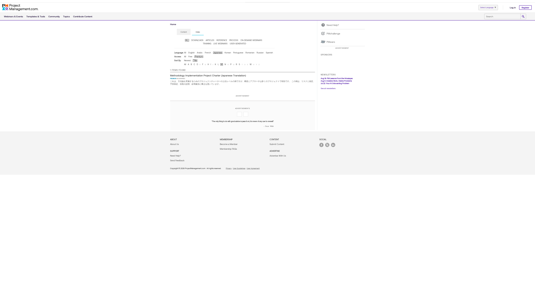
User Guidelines (239, 168)
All (185, 52)
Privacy (229, 168)
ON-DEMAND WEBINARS (251, 40)
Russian (260, 52)
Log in (513, 7)
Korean (228, 52)
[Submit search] (523, 16)
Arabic (200, 52)
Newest (187, 60)
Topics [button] (66, 16)
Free (190, 56)
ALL (187, 40)
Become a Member (229, 144)
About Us (174, 144)
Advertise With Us (278, 155)
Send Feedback (177, 160)
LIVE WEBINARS (220, 43)
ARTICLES (210, 40)
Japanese (218, 52)
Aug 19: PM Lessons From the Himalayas (337, 78)
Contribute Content (82, 16)
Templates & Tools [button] (35, 16)
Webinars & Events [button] (13, 16)
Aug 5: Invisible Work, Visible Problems (336, 81)
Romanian (249, 52)
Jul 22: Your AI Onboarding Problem (335, 83)
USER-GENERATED (238, 43)
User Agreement (253, 168)
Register (525, 7)
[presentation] (184, 32)
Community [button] (54, 16)
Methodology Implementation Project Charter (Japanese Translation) (208, 75)
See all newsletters (328, 88)
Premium (199, 56)
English (191, 52)
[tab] (184, 32)
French (208, 52)
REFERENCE (222, 40)
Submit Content (277, 144)
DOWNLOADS (197, 40)
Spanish (269, 52)
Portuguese (238, 52)
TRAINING (207, 43)
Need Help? (175, 155)
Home (173, 24)
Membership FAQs (228, 149)
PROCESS (233, 40)
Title (195, 60)
